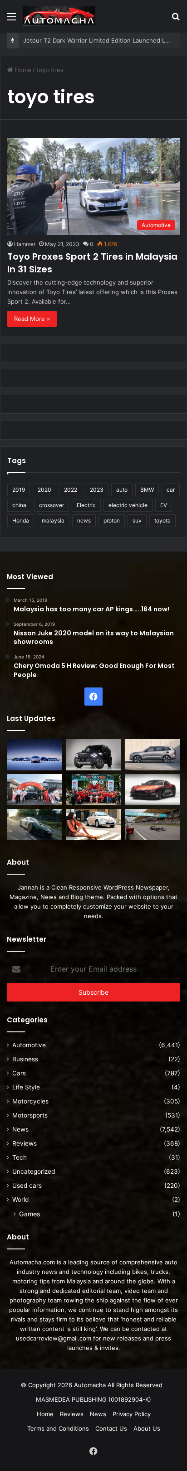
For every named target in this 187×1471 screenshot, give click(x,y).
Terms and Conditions (58, 1428)
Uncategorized (33, 1171)
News (20, 1129)
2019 (18, 489)
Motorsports (30, 1115)
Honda (20, 520)
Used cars (27, 1185)
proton (111, 520)
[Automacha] (59, 16)
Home (22, 69)
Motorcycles (30, 1101)
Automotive (29, 1045)
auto (122, 489)
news (84, 520)
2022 (70, 489)
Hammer (24, 244)
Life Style (26, 1087)
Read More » (32, 318)
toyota (162, 520)
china (19, 505)
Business (25, 1059)
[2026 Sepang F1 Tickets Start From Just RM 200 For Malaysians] (152, 824)
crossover (51, 505)
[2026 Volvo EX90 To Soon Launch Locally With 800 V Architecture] (152, 754)
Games (29, 1214)
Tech (19, 1157)
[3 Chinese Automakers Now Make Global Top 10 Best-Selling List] (34, 754)
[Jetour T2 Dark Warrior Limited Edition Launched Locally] (93, 754)
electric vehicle (128, 505)
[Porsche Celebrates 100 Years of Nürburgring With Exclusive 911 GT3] (34, 824)
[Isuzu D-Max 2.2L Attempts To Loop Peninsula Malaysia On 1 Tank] (34, 789)
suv (137, 520)
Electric (86, 505)
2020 (44, 489)
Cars (19, 1073)
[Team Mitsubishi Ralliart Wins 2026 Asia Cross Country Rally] (93, 789)
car (171, 489)
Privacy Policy (132, 1414)
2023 (96, 489)
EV (163, 505)
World (20, 1199)
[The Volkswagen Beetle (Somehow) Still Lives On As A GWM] (93, 824)
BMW (147, 489)
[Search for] (175, 20)
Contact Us (111, 1428)
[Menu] (11, 20)
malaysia (53, 520)
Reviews (24, 1143)
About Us (146, 1428)
